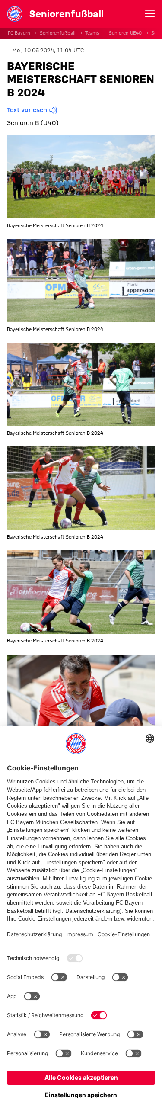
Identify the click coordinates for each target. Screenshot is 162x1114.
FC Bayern (19, 32)
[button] (81, 176)
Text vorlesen (27, 109)
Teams (92, 32)
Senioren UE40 (125, 32)
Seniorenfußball (58, 32)
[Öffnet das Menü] (150, 14)
